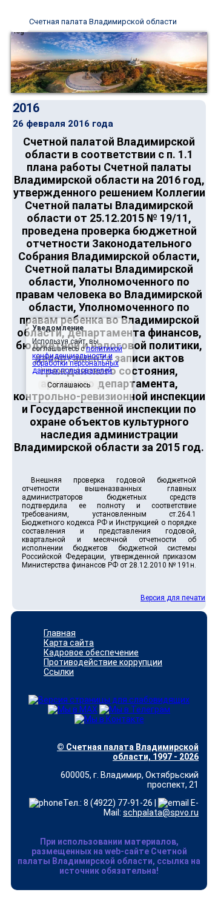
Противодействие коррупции (103, 662)
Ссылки (59, 672)
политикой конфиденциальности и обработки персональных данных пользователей (77, 359)
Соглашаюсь (68, 385)
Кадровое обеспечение (91, 652)
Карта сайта (69, 643)
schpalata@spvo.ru (161, 812)
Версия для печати (172, 598)
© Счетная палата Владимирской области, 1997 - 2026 (128, 752)
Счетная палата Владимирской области (103, 21)
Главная (60, 633)
